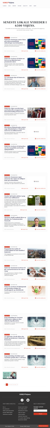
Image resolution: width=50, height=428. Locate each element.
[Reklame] (9, 375)
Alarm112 (4, 5)
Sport (30, 5)
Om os (4, 407)
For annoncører (6, 408)
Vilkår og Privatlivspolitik (8, 410)
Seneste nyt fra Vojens (23, 407)
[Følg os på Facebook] (22, 400)
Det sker (19, 5)
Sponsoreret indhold (22, 419)
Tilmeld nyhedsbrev (43, 426)
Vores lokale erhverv (22, 408)
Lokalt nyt (25, 5)
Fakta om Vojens (21, 412)
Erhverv (14, 5)
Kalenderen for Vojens (23, 410)
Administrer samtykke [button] (7, 414)
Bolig (9, 5)
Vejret (35, 5)
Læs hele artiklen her (41, 51)
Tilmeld (40, 413)
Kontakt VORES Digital (7, 412)
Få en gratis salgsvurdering (24, 418)
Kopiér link (25, 51)
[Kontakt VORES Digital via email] (27, 400)
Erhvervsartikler (21, 414)
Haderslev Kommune (22, 416)
